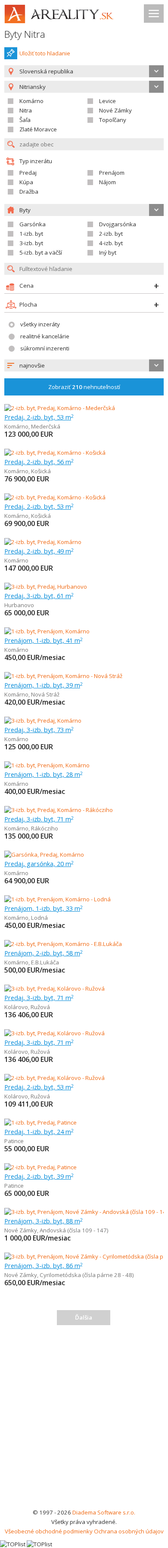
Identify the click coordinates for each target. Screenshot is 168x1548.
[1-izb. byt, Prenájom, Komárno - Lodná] (57, 899)
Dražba (28, 191)
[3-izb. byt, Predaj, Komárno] (42, 720)
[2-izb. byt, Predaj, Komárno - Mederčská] (59, 408)
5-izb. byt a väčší (40, 252)
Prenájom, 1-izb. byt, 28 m (43, 774)
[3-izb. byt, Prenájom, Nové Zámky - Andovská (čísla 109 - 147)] (84, 1212)
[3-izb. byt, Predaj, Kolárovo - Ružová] (54, 988)
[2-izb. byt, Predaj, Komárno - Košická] (55, 452)
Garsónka (32, 224)
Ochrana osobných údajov (129, 1531)
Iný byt (107, 252)
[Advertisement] (84, 1419)
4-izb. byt (111, 243)
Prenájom (111, 172)
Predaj (28, 172)
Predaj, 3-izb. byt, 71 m (39, 819)
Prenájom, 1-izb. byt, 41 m (43, 640)
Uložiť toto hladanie (44, 53)
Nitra (25, 110)
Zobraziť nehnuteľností (84, 387)
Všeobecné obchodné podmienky (49, 1531)
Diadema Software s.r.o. (103, 1512)
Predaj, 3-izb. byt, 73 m (39, 729)
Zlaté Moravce (38, 129)
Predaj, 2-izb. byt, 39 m (39, 1176)
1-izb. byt (31, 233)
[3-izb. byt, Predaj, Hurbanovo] (45, 586)
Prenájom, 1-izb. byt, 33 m (43, 908)
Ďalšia (83, 1317)
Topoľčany (112, 120)
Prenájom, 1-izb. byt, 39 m (43, 685)
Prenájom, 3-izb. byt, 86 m (43, 1265)
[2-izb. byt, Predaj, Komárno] (42, 542)
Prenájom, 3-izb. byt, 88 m (43, 1221)
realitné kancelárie (44, 336)
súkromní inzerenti (44, 348)
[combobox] (84, 71)
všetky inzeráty (40, 324)
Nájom (107, 182)
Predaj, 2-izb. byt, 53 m (39, 417)
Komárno (31, 101)
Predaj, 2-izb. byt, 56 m (39, 461)
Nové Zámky (115, 110)
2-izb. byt (111, 233)
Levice (107, 101)
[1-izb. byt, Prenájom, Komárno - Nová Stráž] (63, 676)
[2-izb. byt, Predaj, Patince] (40, 1167)
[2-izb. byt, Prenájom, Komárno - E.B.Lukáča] (63, 944)
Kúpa (26, 182)
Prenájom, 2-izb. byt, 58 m (43, 953)
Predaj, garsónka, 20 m (39, 863)
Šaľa (25, 120)
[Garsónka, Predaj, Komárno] (44, 854)
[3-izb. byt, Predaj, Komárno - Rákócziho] (58, 810)
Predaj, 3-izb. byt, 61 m (39, 595)
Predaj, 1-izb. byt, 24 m (39, 1131)
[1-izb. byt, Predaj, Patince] (40, 1122)
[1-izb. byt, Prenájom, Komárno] (47, 631)
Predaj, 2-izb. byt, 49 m (39, 551)
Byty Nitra (24, 34)
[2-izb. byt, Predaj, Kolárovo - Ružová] (54, 1078)
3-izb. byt (31, 243)
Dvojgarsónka (117, 224)
